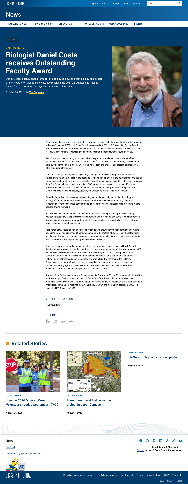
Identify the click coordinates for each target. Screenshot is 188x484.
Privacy (140, 475)
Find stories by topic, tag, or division (23, 453)
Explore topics (17, 24)
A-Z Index (136, 3)
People (105, 3)
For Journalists (94, 24)
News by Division (43, 24)
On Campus (65, 24)
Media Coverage (118, 24)
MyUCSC (95, 3)
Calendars (116, 3)
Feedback (10, 447)
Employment (127, 475)
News (13, 14)
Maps (126, 3)
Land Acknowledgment (107, 475)
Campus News (54, 305)
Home (13, 39)
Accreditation (153, 475)
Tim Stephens (36, 92)
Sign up (140, 450)
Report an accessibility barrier (77, 475)
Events (138, 24)
